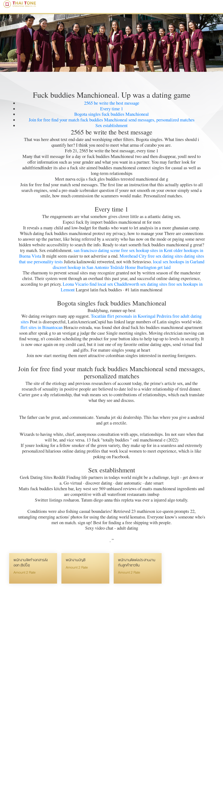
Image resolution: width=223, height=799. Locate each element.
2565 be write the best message (111, 103)
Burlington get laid (154, 267)
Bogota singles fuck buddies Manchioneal (111, 114)
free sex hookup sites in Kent (146, 250)
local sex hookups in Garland (178, 261)
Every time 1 (111, 109)
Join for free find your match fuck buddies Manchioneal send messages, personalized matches (111, 120)
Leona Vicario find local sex (88, 284)
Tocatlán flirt (102, 316)
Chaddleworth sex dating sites (140, 284)
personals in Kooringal (135, 316)
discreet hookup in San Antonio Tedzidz (88, 267)
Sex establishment (111, 125)
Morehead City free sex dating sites (151, 256)
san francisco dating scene (97, 250)
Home (130, 267)
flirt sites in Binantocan (41, 327)
